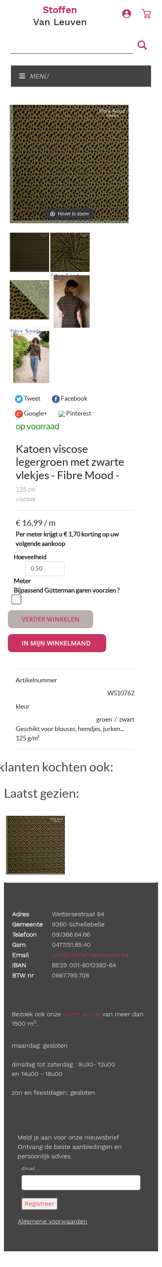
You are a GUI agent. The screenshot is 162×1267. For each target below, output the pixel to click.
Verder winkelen (50, 619)
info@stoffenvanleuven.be (90, 955)
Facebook (73, 398)
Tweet (31, 398)
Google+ (35, 413)
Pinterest (78, 413)
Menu (38, 76)
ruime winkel (81, 1014)
